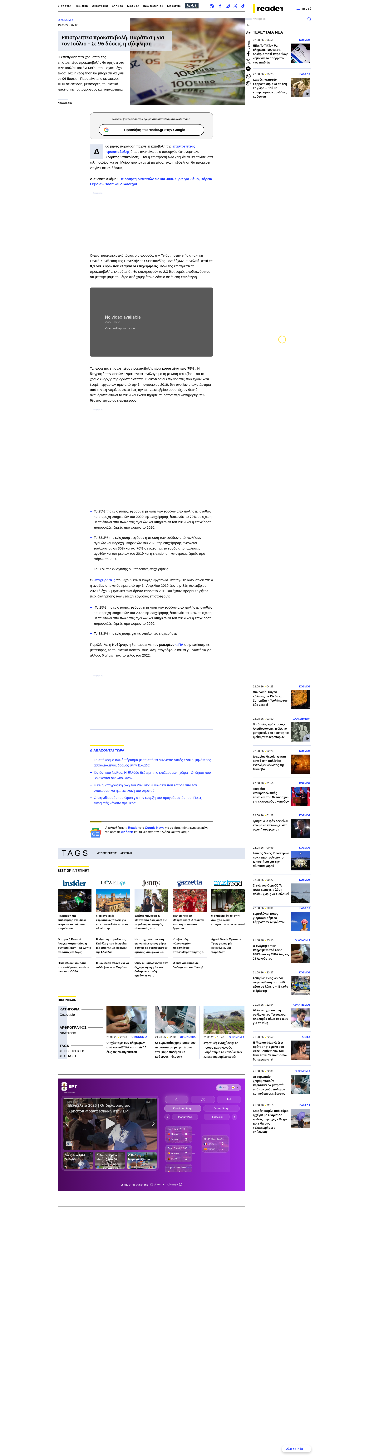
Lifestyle (174, 5)
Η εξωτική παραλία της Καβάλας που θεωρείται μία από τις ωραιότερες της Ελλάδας (111, 945)
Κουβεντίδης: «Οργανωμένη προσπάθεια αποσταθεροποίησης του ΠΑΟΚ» (189, 946)
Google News (154, 827)
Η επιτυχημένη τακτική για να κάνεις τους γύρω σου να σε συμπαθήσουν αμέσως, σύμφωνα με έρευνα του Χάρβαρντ (151, 946)
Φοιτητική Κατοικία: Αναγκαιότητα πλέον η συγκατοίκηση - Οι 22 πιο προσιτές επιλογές (74, 945)
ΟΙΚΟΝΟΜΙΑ (65, 19)
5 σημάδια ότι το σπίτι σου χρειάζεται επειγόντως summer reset (228, 920)
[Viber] (248, 83)
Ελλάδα (117, 5)
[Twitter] (235, 6)
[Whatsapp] (248, 76)
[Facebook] (220, 6)
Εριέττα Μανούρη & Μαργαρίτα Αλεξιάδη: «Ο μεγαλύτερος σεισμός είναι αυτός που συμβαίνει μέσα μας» (151, 922)
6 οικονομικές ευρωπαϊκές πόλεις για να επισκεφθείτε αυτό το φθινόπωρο (112, 922)
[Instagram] (228, 6)
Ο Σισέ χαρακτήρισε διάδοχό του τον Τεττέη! (188, 965)
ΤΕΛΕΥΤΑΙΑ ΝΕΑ (268, 32)
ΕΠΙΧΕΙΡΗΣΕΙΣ (108, 853)
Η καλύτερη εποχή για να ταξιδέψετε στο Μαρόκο (112, 965)
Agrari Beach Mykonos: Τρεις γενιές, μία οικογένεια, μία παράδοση (226, 945)
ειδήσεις (127, 832)
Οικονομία (100, 5)
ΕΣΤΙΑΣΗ (127, 853)
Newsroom (68, 1033)
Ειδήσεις (64, 5)
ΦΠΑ (179, 645)
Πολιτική (81, 5)
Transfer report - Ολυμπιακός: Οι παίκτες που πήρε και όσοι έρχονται (188, 922)
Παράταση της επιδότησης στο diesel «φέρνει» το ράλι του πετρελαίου (72, 922)
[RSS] (212, 6)
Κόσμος (133, 5)
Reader (133, 827)
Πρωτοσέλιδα (153, 5)
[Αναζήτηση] (309, 19)
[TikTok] (243, 6)
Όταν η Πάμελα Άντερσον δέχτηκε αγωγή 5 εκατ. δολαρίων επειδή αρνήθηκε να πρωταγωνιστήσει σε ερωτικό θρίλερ (151, 969)
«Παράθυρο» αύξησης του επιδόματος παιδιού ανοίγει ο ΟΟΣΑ (73, 967)
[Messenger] (248, 68)
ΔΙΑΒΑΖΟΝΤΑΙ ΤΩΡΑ (107, 750)
